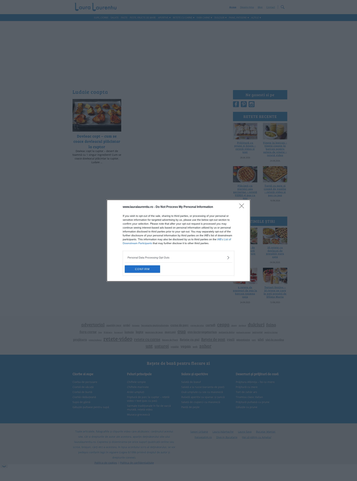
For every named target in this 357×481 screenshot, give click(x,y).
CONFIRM (142, 269)
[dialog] (178, 240)
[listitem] (178, 258)
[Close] (242, 207)
